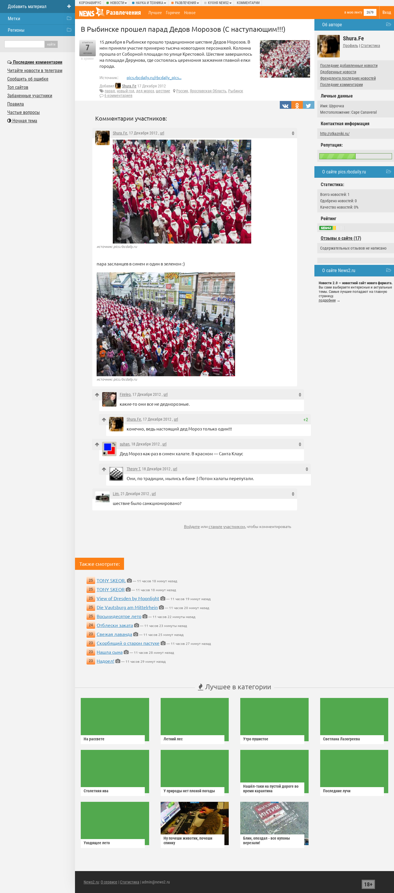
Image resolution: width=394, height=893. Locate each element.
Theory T (133, 469)
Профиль (350, 45)
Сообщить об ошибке (27, 79)
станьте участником (227, 526)
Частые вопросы (23, 112)
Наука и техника (149, 3)
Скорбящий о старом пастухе (128, 643)
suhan (125, 444)
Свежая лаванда (114, 634)
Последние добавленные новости (349, 65)
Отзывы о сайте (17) (341, 238)
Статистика (370, 45)
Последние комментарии (341, 84)
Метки (14, 18)
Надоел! (105, 661)
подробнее (327, 300)
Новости (117, 3)
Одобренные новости (338, 72)
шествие (163, 91)
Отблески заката (115, 625)
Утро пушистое (255, 739)
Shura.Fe (129, 86)
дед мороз (145, 91)
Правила (15, 104)
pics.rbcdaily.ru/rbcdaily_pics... (154, 77)
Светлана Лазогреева (341, 739)
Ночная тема (24, 120)
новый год (125, 91)
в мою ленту (353, 12)
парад (110, 91)
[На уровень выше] (97, 394)
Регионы (16, 30)
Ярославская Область (208, 91)
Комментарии (248, 3)
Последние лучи (336, 791)
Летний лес (173, 739)
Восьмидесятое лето (119, 616)
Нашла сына (110, 652)
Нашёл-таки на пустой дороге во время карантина (271, 788)
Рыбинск (235, 91)
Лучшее (155, 12)
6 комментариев (118, 95)
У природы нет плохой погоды (189, 791)
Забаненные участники (29, 95)
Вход (386, 12)
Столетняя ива (96, 791)
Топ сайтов (17, 87)
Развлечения (185, 3)
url (162, 133)
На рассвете (94, 739)
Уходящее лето (97, 842)
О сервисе (109, 882)
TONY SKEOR (111, 589)
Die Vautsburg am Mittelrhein (127, 607)
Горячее (173, 12)
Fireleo (125, 394)
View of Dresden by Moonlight (128, 598)
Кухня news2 (218, 3)
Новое (190, 12)
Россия (182, 91)
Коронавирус (90, 3)
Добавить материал (27, 6)
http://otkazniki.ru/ (335, 133)
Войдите (192, 526)
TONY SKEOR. (111, 580)
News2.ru (91, 882)
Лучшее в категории (237, 686)
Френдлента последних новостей (348, 78)
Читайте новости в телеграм (34, 70)
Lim (116, 493)
